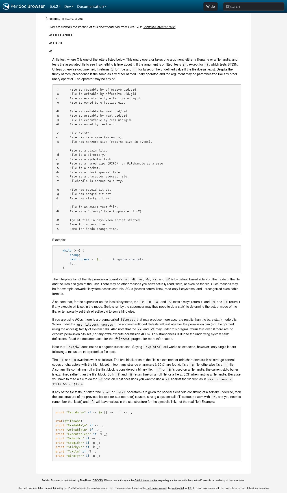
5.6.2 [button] (54, 6)
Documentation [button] (90, 6)
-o (62, 18)
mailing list (178, 488)
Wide (210, 6)
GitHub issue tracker (146, 480)
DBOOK (97, 480)
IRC (190, 488)
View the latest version (160, 27)
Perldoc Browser (27, 6)
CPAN (78, 19)
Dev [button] (67, 6)
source (70, 19)
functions (52, 18)
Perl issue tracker (156, 488)
